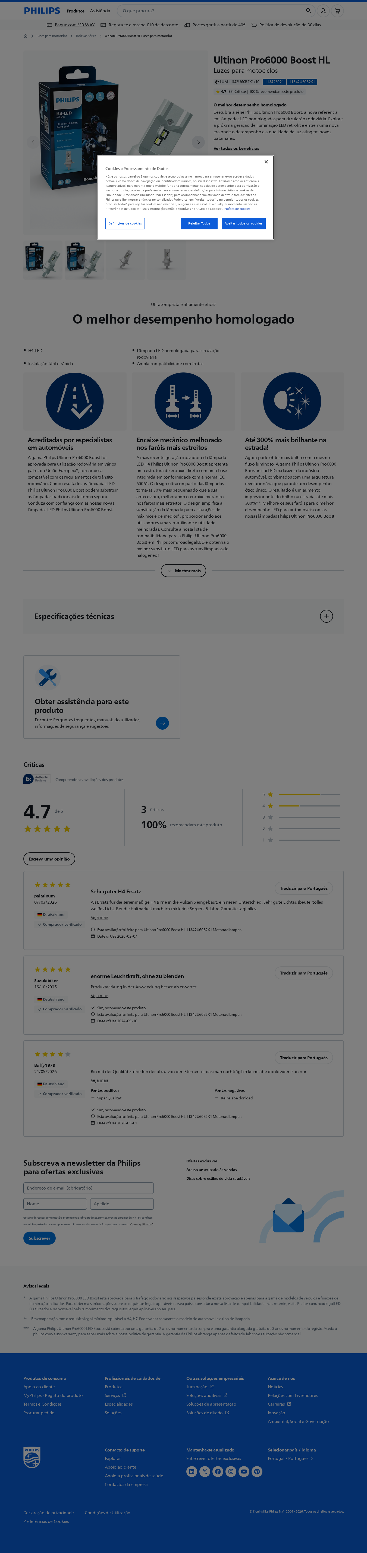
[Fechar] (266, 162)
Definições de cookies (125, 223)
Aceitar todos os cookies (244, 223)
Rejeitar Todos (199, 223)
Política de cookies (237, 208)
